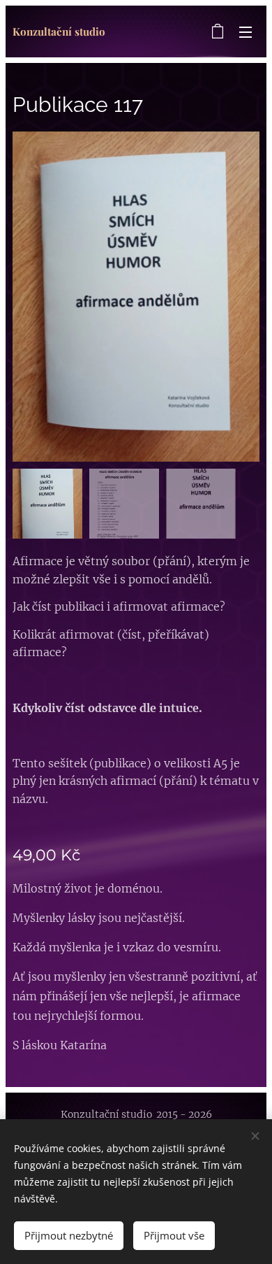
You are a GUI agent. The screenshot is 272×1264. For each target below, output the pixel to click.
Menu (245, 31)
